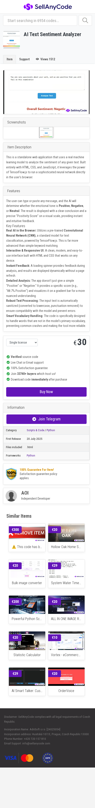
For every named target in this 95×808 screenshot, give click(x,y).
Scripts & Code (35, 430)
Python (51, 430)
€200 (15, 602)
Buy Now (46, 391)
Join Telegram (49, 419)
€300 (15, 530)
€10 (54, 637)
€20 (54, 530)
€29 (54, 565)
